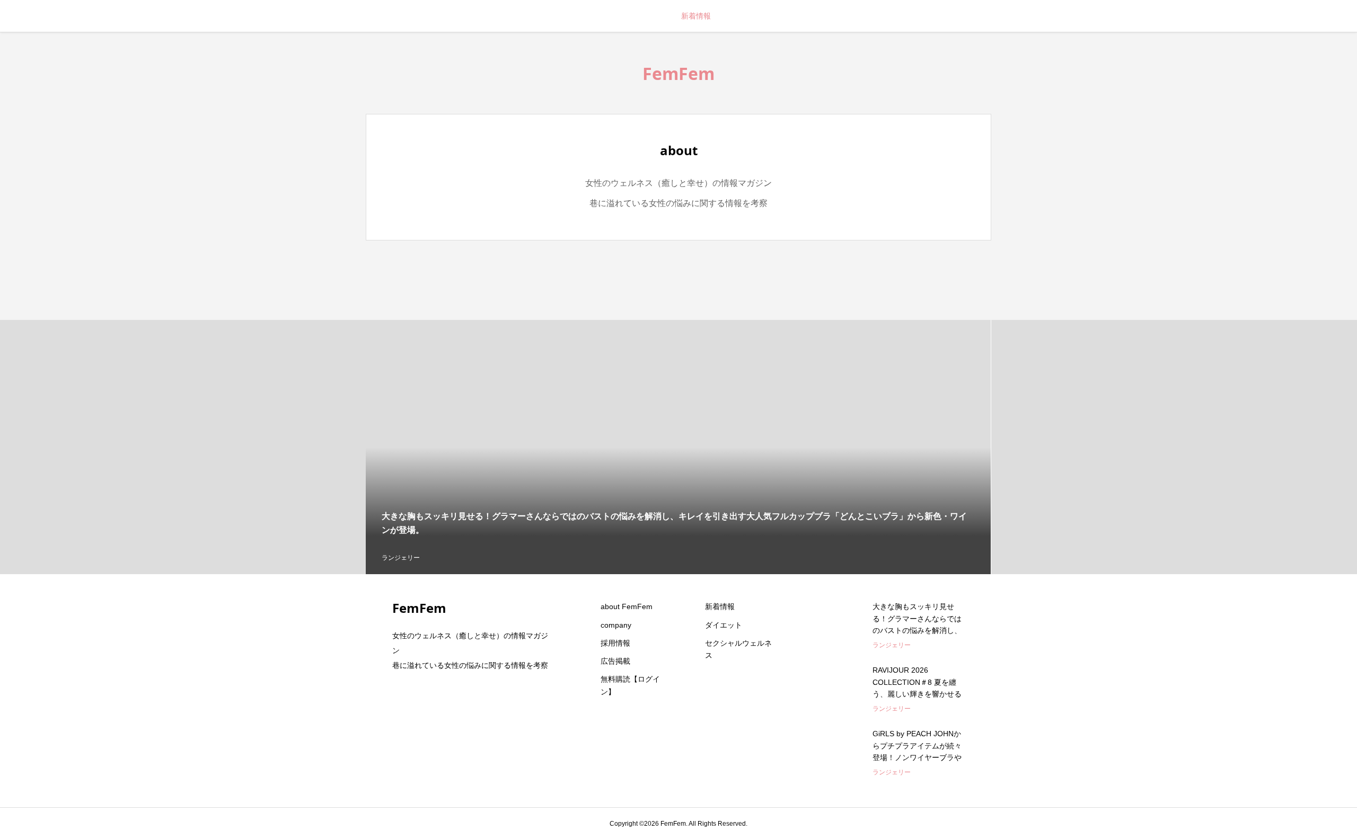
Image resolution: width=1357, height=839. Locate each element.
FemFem (678, 73)
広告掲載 (615, 661)
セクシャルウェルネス (738, 649)
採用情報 (615, 643)
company (616, 625)
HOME (655, 16)
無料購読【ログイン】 (630, 685)
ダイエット (723, 625)
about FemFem (627, 606)
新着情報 (696, 16)
